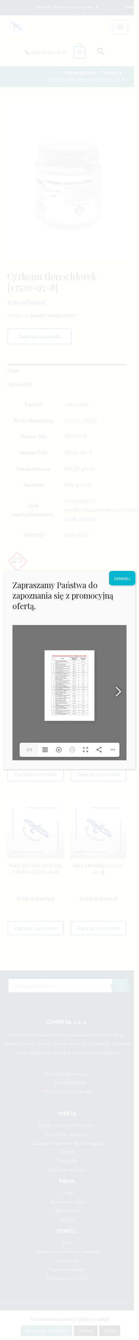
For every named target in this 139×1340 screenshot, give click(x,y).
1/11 (29, 750)
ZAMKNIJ (122, 578)
